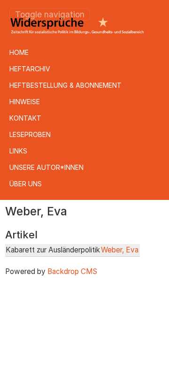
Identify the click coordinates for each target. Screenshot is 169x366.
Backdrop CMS (72, 271)
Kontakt (25, 118)
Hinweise (24, 102)
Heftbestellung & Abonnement (65, 85)
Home (19, 52)
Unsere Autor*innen (46, 167)
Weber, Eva (119, 249)
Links (18, 151)
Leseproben (30, 134)
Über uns (25, 184)
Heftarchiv (29, 69)
